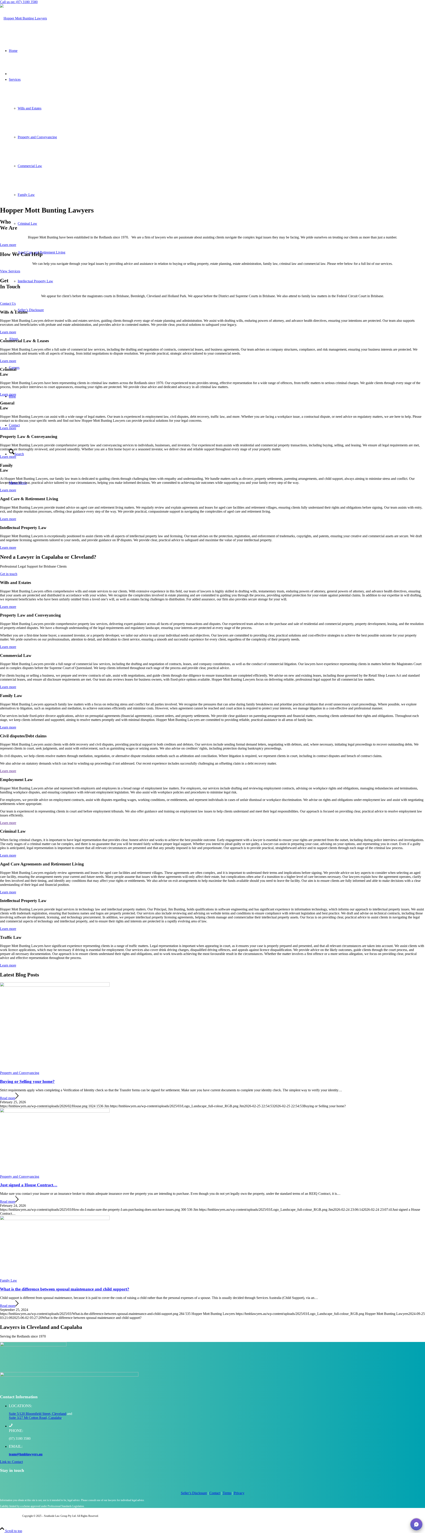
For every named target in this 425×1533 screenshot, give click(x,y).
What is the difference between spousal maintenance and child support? (64, 1289)
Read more (7, 1098)
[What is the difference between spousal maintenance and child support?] (55, 1219)
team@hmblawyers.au (25, 1454)
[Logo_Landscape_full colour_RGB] (23, 18)
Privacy (239, 1493)
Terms (227, 1493)
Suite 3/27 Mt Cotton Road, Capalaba (35, 1418)
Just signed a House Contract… (28, 1185)
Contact (214, 1493)
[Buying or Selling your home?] (55, 985)
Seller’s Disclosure (194, 1493)
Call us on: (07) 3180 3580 (19, 2)
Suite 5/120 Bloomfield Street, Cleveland (37, 1414)
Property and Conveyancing (19, 1073)
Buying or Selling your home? (27, 1081)
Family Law (8, 1280)
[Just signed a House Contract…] (55, 1111)
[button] (416, 1524)
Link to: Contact (11, 1462)
